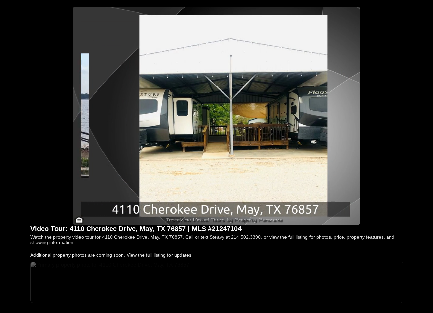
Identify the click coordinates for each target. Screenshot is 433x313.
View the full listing (146, 255)
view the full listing (288, 237)
